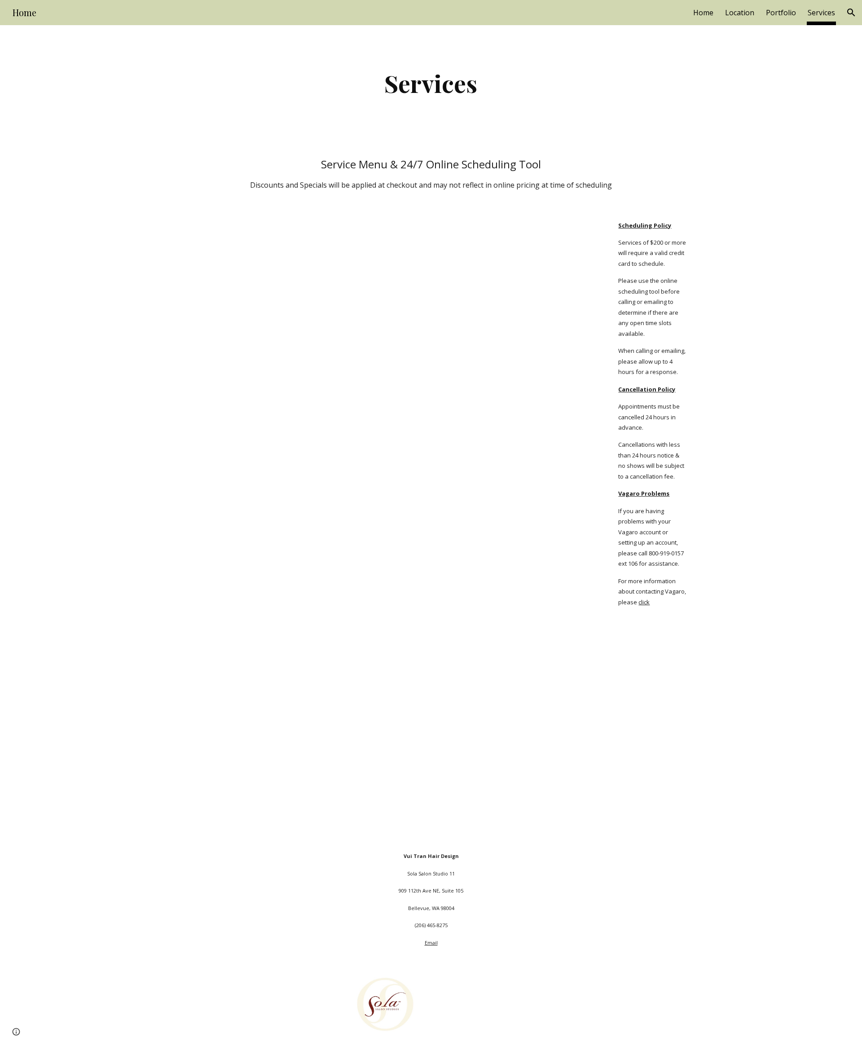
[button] (851, 12)
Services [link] (821, 13)
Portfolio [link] (781, 13)
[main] (431, 83)
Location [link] (739, 13)
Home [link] (703, 13)
